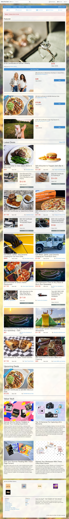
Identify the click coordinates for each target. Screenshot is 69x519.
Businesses (52, 1)
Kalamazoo (28, 7)
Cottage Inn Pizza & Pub (59, 214)
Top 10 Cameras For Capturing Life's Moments (49, 423)
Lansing (15, 7)
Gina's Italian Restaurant (28, 286)
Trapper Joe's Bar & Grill (59, 169)
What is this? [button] (62, 7)
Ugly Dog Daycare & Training (43, 121)
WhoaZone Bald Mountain (59, 332)
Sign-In (65, 1)
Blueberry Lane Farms (10, 182)
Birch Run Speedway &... (11, 300)
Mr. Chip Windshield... (10, 228)
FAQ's (6, 501)
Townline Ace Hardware (42, 300)
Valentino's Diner (29, 214)
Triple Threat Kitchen (28, 361)
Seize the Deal (5, 1)
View (59, 80)
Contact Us (7, 502)
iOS (26, 505)
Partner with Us (8, 503)
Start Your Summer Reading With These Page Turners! (18, 462)
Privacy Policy (8, 506)
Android (27, 503)
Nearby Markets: (7, 7)
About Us (7, 499)
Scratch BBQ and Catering (59, 361)
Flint (11, 1)
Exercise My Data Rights (10, 507)
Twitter (26, 501)
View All (61, 142)
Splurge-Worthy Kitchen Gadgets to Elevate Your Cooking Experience (16, 423)
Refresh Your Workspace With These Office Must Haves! (49, 462)
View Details (26, 187)
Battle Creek (21, 7)
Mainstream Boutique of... (42, 74)
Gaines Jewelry (13, 66)
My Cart (60, 1)
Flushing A (39, 182)
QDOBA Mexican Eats (41, 97)
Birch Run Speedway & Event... (57, 287)
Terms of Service (8, 505)
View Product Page (34, 69)
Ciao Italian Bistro (29, 169)
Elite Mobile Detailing (28, 258)
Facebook (27, 499)
